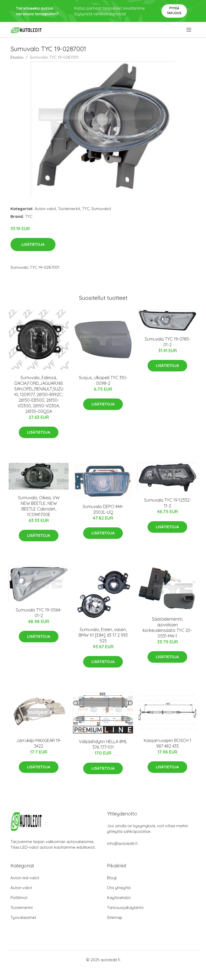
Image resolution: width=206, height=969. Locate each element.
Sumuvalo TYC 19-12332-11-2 (167, 502)
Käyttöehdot (119, 897)
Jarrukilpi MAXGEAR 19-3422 (38, 743)
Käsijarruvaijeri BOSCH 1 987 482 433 (167, 743)
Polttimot (18, 897)
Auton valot (45, 208)
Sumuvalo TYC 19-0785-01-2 (167, 341)
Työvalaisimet (23, 917)
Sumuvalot (101, 208)
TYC (86, 208)
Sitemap (114, 917)
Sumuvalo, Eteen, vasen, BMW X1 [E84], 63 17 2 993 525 (103, 635)
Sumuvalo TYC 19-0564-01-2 (39, 612)
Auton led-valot (24, 877)
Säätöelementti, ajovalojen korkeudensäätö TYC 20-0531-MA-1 (167, 627)
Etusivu (16, 57)
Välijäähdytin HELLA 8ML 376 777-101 (103, 744)
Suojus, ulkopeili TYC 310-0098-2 (103, 380)
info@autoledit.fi (122, 843)
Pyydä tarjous (174, 10)
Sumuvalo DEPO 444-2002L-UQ (103, 509)
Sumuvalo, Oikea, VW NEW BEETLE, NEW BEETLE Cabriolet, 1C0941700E (39, 506)
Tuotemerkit (69, 208)
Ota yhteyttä (118, 887)
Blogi (112, 877)
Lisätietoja (33, 244)
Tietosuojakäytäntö (125, 907)
